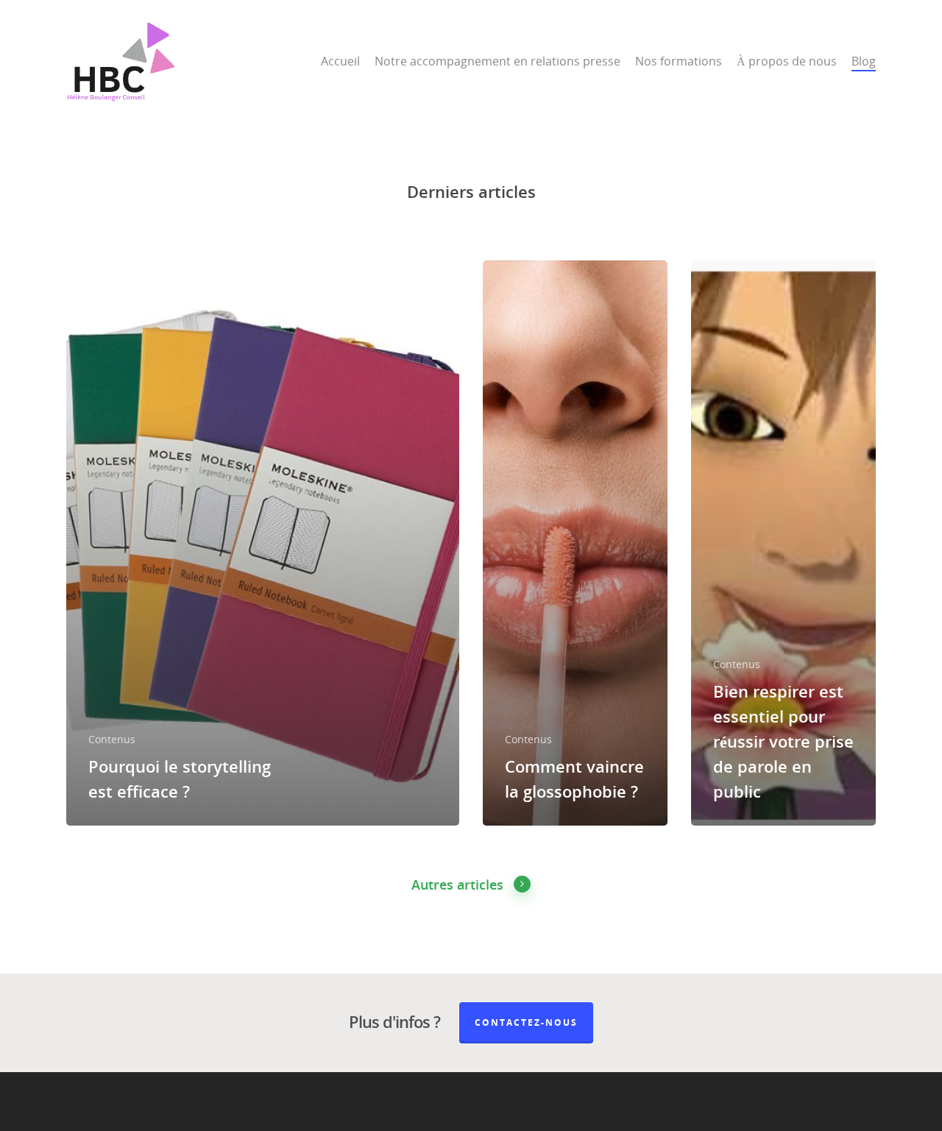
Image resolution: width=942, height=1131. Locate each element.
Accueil (340, 61)
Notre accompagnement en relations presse (497, 61)
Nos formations (678, 61)
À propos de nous (787, 61)
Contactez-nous (526, 1022)
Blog (863, 61)
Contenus (111, 739)
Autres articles (457, 884)
